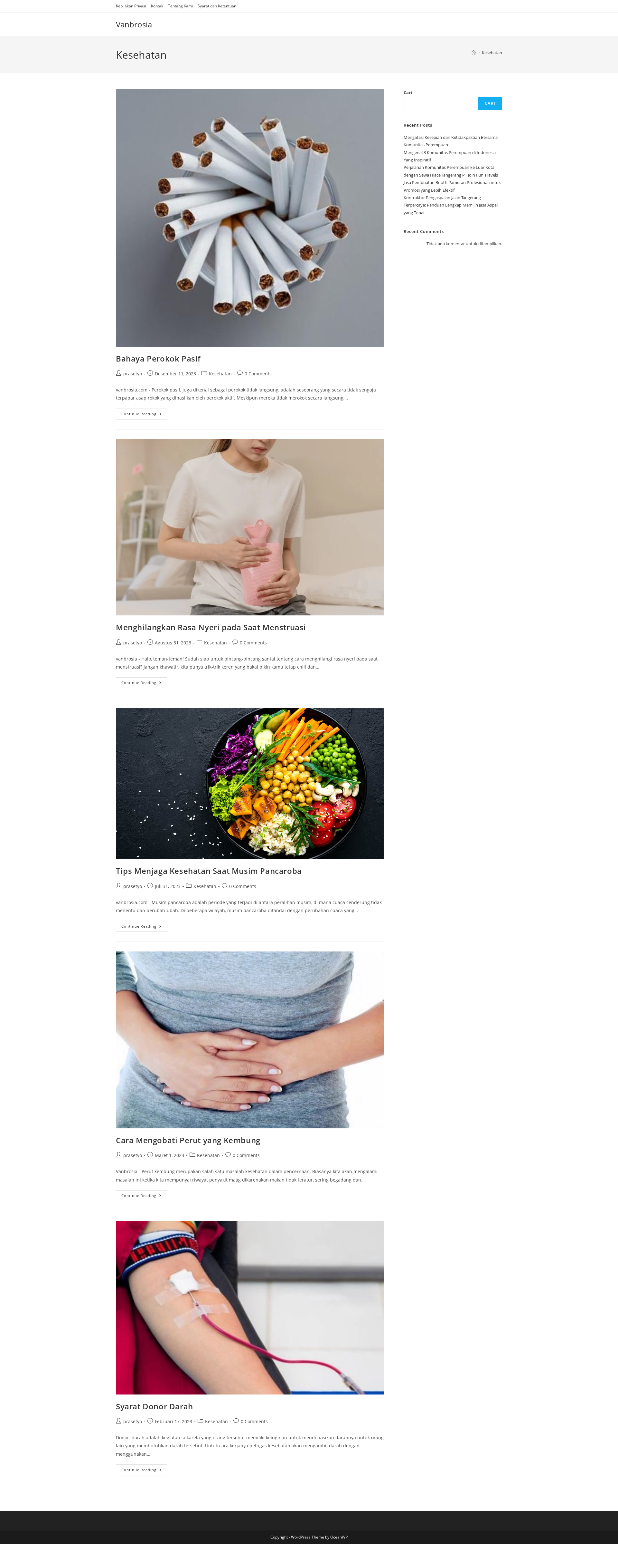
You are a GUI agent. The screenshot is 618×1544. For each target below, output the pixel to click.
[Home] (474, 52)
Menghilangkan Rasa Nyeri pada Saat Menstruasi (211, 627)
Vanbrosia (134, 24)
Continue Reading (144, 415)
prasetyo (132, 374)
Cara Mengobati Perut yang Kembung (188, 1140)
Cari (408, 92)
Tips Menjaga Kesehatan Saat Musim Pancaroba (209, 870)
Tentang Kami (180, 6)
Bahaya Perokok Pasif (158, 358)
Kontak (157, 6)
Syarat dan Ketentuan (217, 6)
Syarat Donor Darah (154, 1406)
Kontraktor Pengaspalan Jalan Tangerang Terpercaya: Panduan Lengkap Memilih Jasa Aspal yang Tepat (451, 205)
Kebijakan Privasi (131, 6)
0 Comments (258, 374)
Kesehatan (492, 52)
